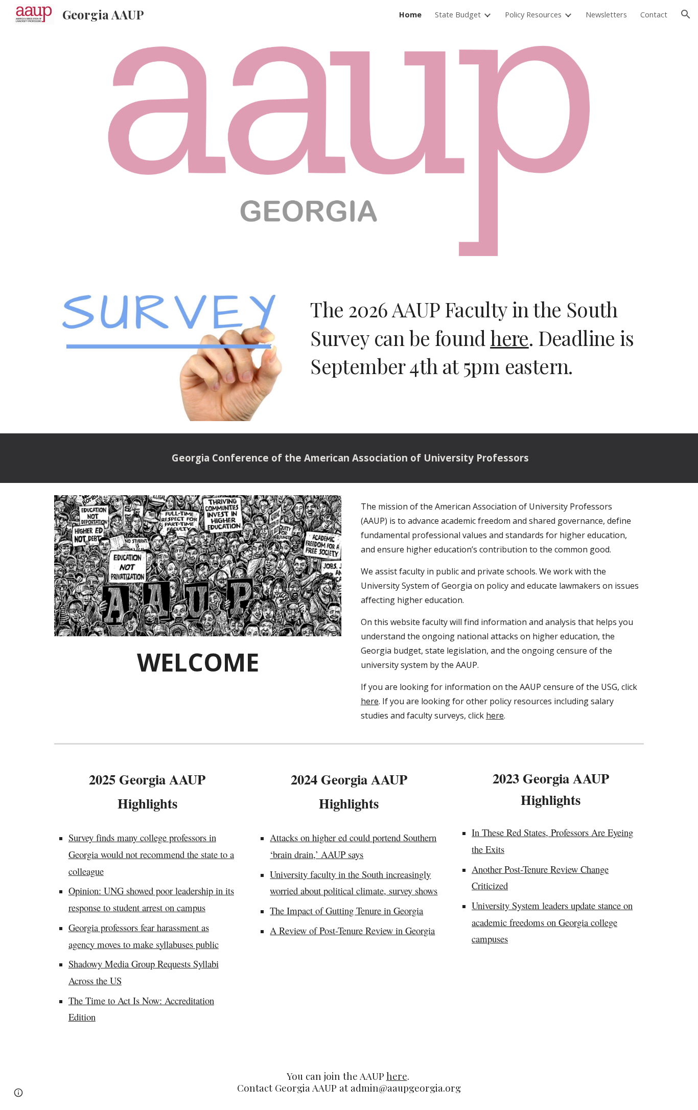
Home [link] (410, 14)
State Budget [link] (458, 14)
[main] (475, 338)
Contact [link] (653, 14)
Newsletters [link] (606, 14)
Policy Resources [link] (533, 14)
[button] (685, 14)
